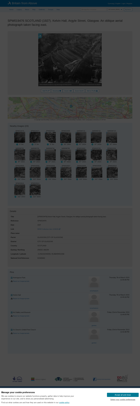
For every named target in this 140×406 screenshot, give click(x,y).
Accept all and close (123, 394)
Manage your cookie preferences (18, 392)
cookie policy (64, 402)
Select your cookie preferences (122, 399)
